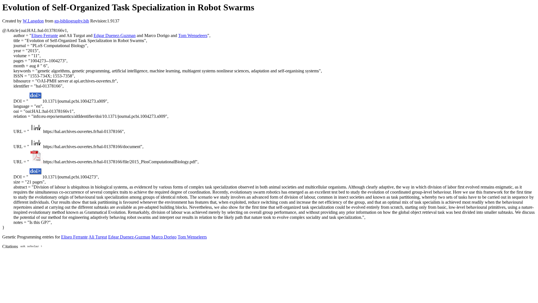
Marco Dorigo (164, 237)
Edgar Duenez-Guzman (115, 35)
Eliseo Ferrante (44, 35)
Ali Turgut (98, 237)
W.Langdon (33, 21)
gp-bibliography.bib (71, 21)
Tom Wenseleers (192, 35)
